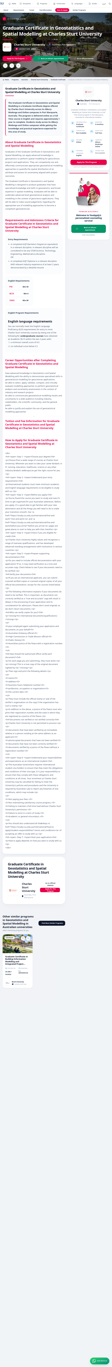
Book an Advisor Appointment (90, 228)
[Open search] (110, 3)
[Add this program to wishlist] (12, 65)
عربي (104, 4)
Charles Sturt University (29, 44)
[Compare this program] (5, 65)
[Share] (18, 65)
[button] (99, 1361)
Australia (24, 80)
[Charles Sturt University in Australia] (88, 92)
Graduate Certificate (58, 80)
